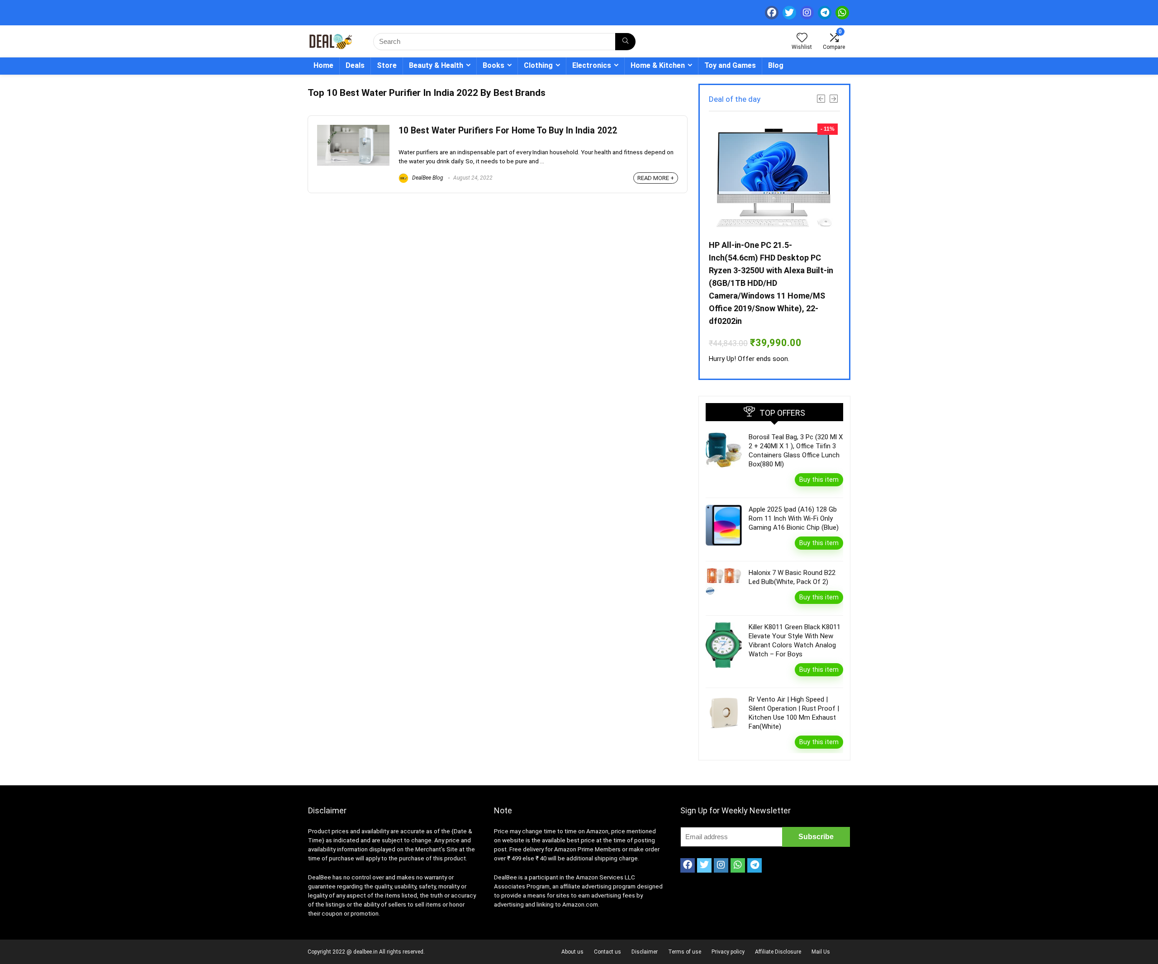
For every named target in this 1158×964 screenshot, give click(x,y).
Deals (355, 65)
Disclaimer (644, 952)
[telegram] (824, 12)
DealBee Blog (427, 178)
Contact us (607, 952)
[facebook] (771, 12)
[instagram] (807, 12)
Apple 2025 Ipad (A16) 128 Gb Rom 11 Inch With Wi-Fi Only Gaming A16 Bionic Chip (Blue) (794, 518)
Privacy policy (728, 952)
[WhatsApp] (842, 12)
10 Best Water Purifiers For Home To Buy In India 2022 (508, 130)
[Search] (625, 41)
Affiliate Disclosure (778, 952)
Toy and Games (730, 65)
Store (387, 65)
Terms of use (684, 952)
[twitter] (789, 12)
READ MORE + (655, 178)
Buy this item (819, 479)
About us (572, 952)
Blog (775, 65)
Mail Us (821, 952)
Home (323, 65)
